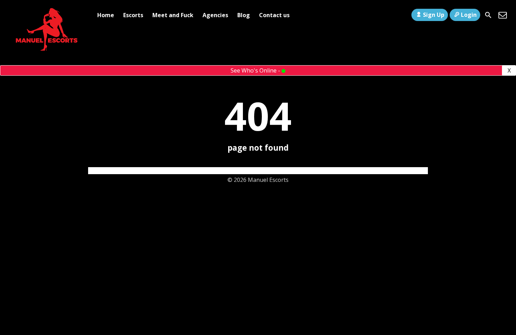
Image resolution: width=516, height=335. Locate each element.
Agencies (215, 15)
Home (105, 15)
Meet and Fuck (172, 15)
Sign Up (433, 15)
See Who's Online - (256, 70)
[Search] (488, 15)
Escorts (133, 15)
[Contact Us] (502, 15)
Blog (243, 15)
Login (469, 15)
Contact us (274, 15)
